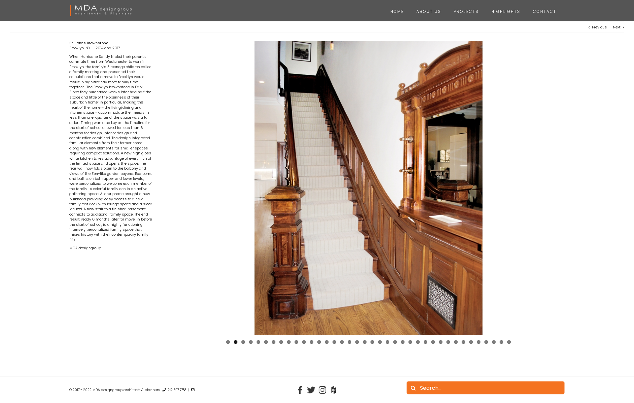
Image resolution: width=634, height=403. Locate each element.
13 (319, 342)
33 (471, 342)
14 (327, 342)
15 (334, 342)
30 (448, 342)
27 (425, 342)
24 (403, 342)
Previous (599, 27)
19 (365, 342)
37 (501, 342)
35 (486, 342)
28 (433, 342)
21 (380, 342)
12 (311, 342)
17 (349, 342)
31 (456, 342)
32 (463, 342)
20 (372, 342)
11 (304, 342)
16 (342, 342)
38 (509, 342)
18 (357, 342)
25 (410, 342)
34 (478, 342)
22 (387, 342)
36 (494, 342)
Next (616, 27)
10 (296, 342)
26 (418, 342)
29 (440, 342)
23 (395, 342)
